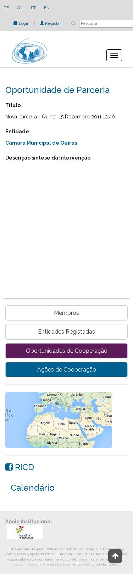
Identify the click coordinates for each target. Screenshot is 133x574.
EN (47, 7)
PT (33, 7)
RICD (23, 467)
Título (13, 105)
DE (6, 7)
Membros (66, 313)
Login (23, 23)
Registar (52, 23)
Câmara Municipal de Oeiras (41, 143)
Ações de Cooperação (66, 369)
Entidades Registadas (66, 331)
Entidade (17, 131)
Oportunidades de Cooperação (66, 350)
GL (20, 7)
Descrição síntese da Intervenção (47, 158)
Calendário (33, 488)
